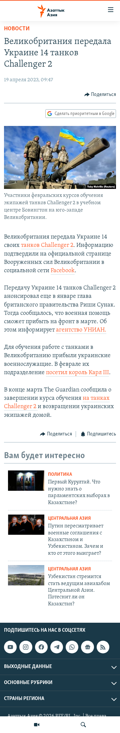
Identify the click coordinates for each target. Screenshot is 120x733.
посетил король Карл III (77, 373)
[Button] (100, 94)
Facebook (63, 271)
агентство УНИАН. (81, 330)
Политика (60, 474)
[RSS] (103, 647)
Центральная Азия (69, 518)
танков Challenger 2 (47, 246)
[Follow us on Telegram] (56, 647)
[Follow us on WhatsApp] (72, 647)
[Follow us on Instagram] (25, 647)
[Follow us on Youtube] (10, 647)
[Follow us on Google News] (87, 647)
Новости (17, 29)
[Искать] (83, 724)
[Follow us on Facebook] (41, 647)
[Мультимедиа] (37, 724)
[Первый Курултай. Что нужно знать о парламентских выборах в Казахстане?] (26, 480)
